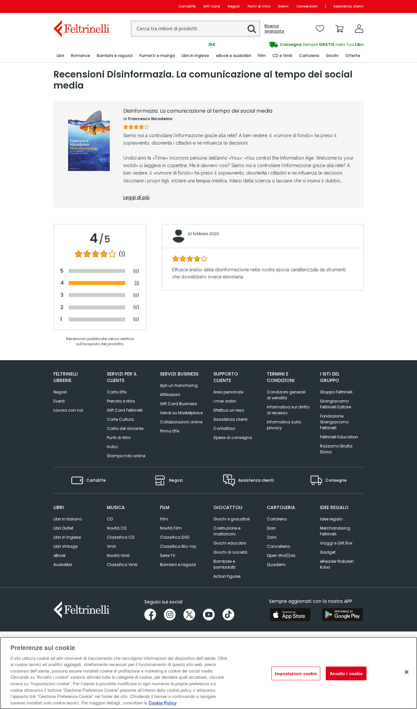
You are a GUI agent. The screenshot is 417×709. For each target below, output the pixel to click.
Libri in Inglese (67, 537)
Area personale (228, 392)
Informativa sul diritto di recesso (288, 410)
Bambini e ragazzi (178, 564)
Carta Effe (116, 392)
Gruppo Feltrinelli (336, 392)
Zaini (272, 537)
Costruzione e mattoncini (226, 531)
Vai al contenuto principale (81, 6)
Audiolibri (62, 564)
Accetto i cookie (346, 673)
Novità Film (171, 528)
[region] (208, 673)
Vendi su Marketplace (181, 413)
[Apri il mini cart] (339, 29)
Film (164, 519)
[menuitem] (60, 56)
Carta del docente (125, 428)
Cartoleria (277, 519)
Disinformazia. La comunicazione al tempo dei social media (197, 111)
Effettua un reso (228, 410)
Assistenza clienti (348, 6)
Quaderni (276, 564)
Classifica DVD (174, 537)
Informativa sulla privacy (284, 425)
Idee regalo (331, 519)
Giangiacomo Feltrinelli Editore (335, 404)
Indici (112, 446)
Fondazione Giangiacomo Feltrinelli (334, 422)
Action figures (227, 576)
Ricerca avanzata (274, 28)
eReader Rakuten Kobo (337, 564)
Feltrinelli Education (339, 437)
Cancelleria (278, 546)
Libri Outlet (63, 528)
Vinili (111, 546)
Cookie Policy (163, 702)
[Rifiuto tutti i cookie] (406, 672)
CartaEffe (187, 6)
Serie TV (167, 555)
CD (110, 519)
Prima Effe (169, 431)
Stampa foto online (126, 456)
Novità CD (116, 528)
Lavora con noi (68, 410)
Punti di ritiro (259, 6)
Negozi (234, 6)
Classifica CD (120, 537)
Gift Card (211, 6)
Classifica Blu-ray (178, 546)
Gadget (328, 552)
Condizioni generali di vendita (286, 395)
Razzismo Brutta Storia (336, 449)
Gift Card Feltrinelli (125, 410)
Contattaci (224, 428)
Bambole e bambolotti (224, 564)
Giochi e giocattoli (231, 519)
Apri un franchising (179, 385)
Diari (271, 528)
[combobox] (195, 28)
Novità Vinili (118, 555)
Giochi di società (230, 552)
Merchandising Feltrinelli (335, 531)
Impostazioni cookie (296, 673)
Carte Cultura (120, 419)
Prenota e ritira (121, 401)
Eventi (283, 6)
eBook (59, 555)
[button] (252, 29)
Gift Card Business (178, 403)
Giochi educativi (229, 543)
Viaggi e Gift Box (336, 543)
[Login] (359, 29)
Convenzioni (307, 6)
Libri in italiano (67, 519)
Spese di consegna (232, 437)
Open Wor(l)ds (281, 555)
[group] (286, 44)
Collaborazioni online (181, 422)
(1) (122, 254)
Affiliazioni (170, 394)
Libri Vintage (65, 546)
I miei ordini (224, 401)
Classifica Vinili (122, 564)
